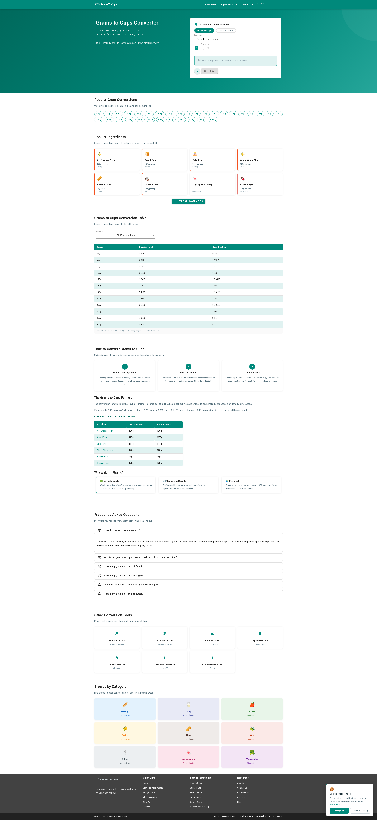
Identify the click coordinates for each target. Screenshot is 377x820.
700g (171, 119)
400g (169, 113)
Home (145, 783)
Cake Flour (101, 444)
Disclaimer (241, 797)
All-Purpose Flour (105, 431)
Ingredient (198, 35)
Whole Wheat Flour (105, 450)
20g (215, 113)
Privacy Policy (243, 792)
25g (224, 113)
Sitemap (146, 807)
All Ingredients (149, 792)
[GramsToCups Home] (107, 4)
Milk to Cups (195, 797)
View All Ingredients (188, 201)
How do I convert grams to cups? (119, 530)
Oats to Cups (196, 802)
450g (150, 119)
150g (128, 113)
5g (197, 113)
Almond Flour (103, 456)
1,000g (213, 119)
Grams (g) (205, 44)
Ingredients (229, 4)
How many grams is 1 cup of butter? (120, 594)
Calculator (210, 4)
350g (140, 119)
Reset (210, 70)
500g (180, 113)
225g (129, 119)
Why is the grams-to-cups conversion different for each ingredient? (137, 557)
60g (251, 113)
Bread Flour (102, 437)
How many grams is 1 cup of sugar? (120, 575)
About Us (241, 783)
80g (269, 113)
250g (149, 113)
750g (181, 119)
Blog (239, 802)
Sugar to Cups (196, 788)
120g (109, 119)
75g (260, 113)
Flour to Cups (196, 783)
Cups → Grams (226, 30)
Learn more (335, 804)
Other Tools (148, 802)
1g (189, 113)
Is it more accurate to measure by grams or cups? (128, 584)
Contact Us (242, 788)
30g (233, 113)
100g (108, 113)
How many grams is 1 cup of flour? (120, 566)
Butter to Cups (196, 792)
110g (98, 119)
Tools (248, 4)
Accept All (339, 811)
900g (202, 119)
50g (98, 113)
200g (139, 113)
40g (242, 113)
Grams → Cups (204, 30)
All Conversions (150, 797)
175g (119, 119)
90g (279, 113)
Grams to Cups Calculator (154, 788)
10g (205, 113)
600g (160, 119)
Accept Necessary (360, 811)
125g (118, 113)
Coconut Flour (103, 463)
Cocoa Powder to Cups (200, 807)
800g (191, 119)
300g (159, 113)
